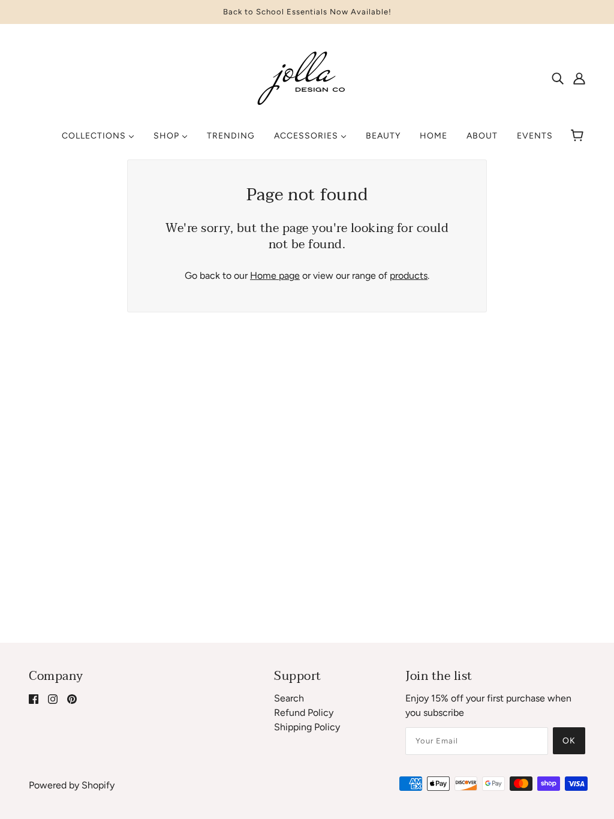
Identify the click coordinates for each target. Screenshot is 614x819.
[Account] (579, 78)
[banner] (307, 77)
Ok (569, 741)
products (409, 275)
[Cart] (579, 136)
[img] (557, 78)
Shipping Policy (307, 727)
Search (289, 698)
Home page (275, 275)
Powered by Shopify (72, 785)
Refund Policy (303, 712)
